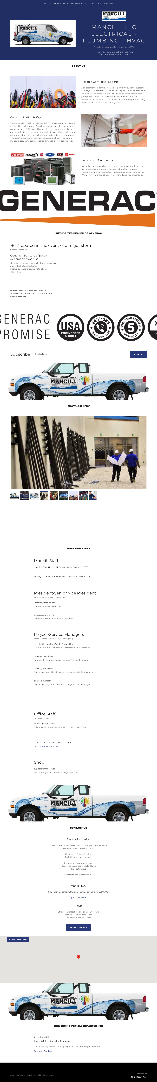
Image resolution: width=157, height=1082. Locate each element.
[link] (114, 17)
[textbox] (80, 354)
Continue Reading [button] (43, 1051)
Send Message (78, 927)
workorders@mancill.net (46, 746)
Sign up (138, 354)
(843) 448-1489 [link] (105, 3)
